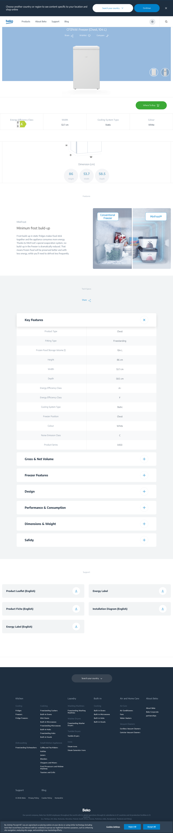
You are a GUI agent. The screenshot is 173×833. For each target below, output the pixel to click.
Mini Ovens (44, 718)
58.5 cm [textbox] (120, 378)
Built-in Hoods (46, 737)
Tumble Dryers (73, 736)
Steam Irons (72, 746)
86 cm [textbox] (120, 359)
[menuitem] (26, 22)
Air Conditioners (126, 711)
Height (51, 359)
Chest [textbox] (120, 331)
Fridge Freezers (22, 718)
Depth (51, 378)
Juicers (42, 755)
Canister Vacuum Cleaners (130, 732)
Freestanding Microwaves (50, 726)
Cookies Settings (113, 827)
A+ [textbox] (120, 388)
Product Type (51, 331)
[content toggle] (144, 320)
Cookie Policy (47, 798)
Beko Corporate (152, 712)
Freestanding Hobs (47, 733)
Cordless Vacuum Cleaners (130, 729)
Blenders (43, 759)
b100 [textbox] (119, 445)
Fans (122, 714)
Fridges (18, 711)
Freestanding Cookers (49, 711)
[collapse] (166, 8)
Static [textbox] (120, 407)
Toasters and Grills (47, 772)
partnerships (151, 716)
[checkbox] (120, 551)
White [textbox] (120, 426)
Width (51, 369)
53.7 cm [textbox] (119, 369)
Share (67, 35)
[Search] (166, 21)
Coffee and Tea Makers (49, 748)
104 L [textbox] (120, 350)
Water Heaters (126, 718)
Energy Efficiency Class (51, 388)
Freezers (19, 714)
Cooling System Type (51, 407)
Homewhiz (59, 798)
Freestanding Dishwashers (26, 748)
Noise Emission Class (51, 435)
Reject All (132, 827)
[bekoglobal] (9, 22)
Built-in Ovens (46, 714)
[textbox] (120, 551)
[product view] (153, 72)
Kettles (43, 751)
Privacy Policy (33, 798)
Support (20, 790)
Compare (100, 35)
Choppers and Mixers (48, 763)
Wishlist (82, 35)
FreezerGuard (50, 551)
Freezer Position (51, 416)
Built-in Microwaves (48, 722)
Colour (51, 425)
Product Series (51, 444)
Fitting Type (50, 340)
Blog (44, 790)
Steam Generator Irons (77, 750)
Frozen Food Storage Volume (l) (51, 350)
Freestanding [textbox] (119, 341)
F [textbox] (119, 397)
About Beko (150, 708)
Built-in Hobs (45, 729)
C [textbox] (119, 435)
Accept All (151, 827)
